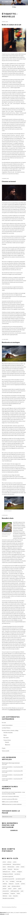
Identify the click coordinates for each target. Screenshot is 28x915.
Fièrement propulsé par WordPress (9, 907)
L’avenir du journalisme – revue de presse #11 (12, 771)
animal (4, 862)
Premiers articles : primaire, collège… (10, 730)
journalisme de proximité (8, 879)
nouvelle (17, 883)
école (10, 896)
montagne (12, 881)
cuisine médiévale (7, 864)
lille (3, 881)
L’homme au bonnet (9, 181)
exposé (4, 869)
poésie (19, 888)
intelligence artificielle (8, 874)
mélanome (11, 883)
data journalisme (16, 864)
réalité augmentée (14, 891)
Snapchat (13, 893)
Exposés (7, 742)
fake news (16, 869)
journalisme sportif (20, 879)
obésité (4, 886)
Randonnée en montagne (11, 342)
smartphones (6, 893)
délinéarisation (10, 866)
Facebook (10, 869)
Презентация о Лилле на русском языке (11, 763)
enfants (22, 866)
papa (9, 886)
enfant (17, 866)
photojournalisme (16, 886)
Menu (14, 7)
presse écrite (6, 891)
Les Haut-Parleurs (6, 727)
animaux (9, 862)
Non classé (6, 737)
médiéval (5, 883)
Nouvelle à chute (7, 518)
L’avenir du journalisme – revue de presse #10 (12, 774)
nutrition (23, 883)
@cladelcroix (14, 830)
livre (7, 881)
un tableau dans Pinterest (15, 709)
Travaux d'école (7, 740)
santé (22, 891)
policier (10, 888)
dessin (4, 866)
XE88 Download (5, 804)
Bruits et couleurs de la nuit (11, 25)
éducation (15, 896)
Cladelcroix (8, 2)
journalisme (17, 874)
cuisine (14, 862)
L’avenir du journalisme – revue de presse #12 (12, 767)
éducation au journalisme (8, 898)
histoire (13, 871)
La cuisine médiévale (13, 801)
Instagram (19, 871)
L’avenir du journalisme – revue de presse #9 (12, 778)
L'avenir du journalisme (7, 725)
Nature (5, 735)
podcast (4, 888)
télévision (5, 896)
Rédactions (7, 744)
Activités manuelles (8, 732)
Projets (3, 748)
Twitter (18, 893)
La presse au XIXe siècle (13, 796)
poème (14, 888)
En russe (4, 722)
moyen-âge (18, 881)
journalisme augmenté (8, 876)
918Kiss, (4, 801)
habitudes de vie (6, 871)
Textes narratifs (5, 750)
